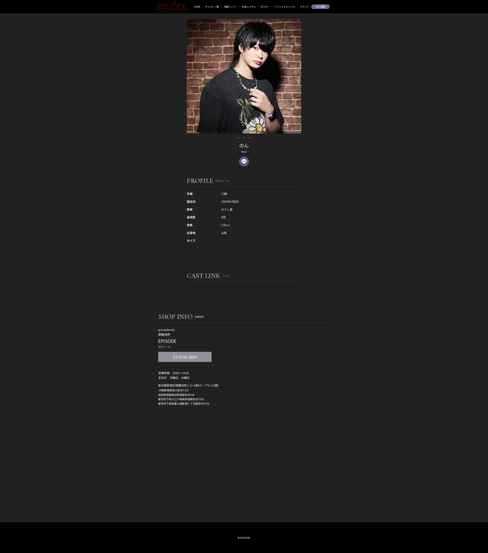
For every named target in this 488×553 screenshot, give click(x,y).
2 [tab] (244, 138)
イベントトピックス (284, 6)
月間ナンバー (230, 6)
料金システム (249, 6)
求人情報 (320, 6)
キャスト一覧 (212, 6)
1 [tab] (238, 138)
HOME (197, 6)
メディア (304, 6)
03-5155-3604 (185, 357)
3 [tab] (250, 138)
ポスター (265, 6)
